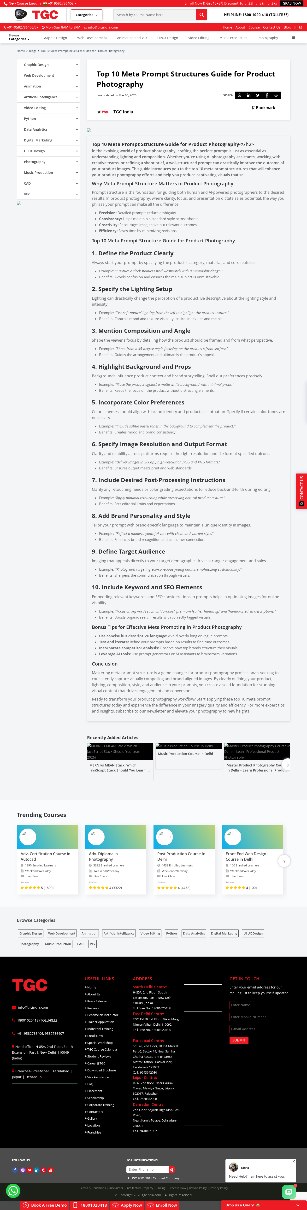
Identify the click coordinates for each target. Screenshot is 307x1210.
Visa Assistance (98, 1077)
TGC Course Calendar (102, 1049)
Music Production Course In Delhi (185, 753)
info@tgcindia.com (103, 27)
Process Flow (178, 1188)
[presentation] (288, 764)
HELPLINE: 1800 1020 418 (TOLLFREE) (256, 14)
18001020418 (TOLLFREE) (36, 1020)
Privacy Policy (219, 1188)
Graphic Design (54, 37)
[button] (293, 37)
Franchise (94, 1132)
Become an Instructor (102, 1015)
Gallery (92, 1118)
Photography (268, 37)
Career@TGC (96, 1063)
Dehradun (33, 1077)
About (240, 27)
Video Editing (198, 37)
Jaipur (17, 1077)
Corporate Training (100, 1105)
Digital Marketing (224, 933)
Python (171, 933)
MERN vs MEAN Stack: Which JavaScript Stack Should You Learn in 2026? (119, 770)
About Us (93, 994)
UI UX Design (253, 933)
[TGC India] (15, 1170)
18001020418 (94, 1205)
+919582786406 (60, 3)
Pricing (161, 1188)
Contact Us (271, 27)
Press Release (96, 1001)
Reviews (93, 1008)
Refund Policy (198, 1188)
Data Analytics (194, 933)
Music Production (233, 37)
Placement (94, 1091)
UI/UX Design (167, 37)
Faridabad (61, 1071)
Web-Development (92, 37)
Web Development (61, 933)
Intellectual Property (140, 1188)
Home (227, 27)
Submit (239, 1040)
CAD (80, 944)
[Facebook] (295, 27)
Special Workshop (100, 1042)
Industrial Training (100, 1029)
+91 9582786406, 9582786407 (40, 1033)
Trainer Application (100, 1022)
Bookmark (265, 107)
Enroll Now (95, 1036)
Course (254, 27)
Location (93, 1125)
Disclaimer (116, 1188)
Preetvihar (41, 1071)
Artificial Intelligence (119, 933)
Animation (89, 933)
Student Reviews (99, 1056)
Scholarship (95, 1098)
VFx (92, 944)
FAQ (90, 1084)
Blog (287, 27)
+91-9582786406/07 (22, 27)
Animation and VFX (132, 37)
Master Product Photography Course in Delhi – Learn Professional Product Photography (257, 770)
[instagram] (300, 27)
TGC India (123, 112)
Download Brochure (101, 1070)
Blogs (32, 51)
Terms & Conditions (92, 1188)
